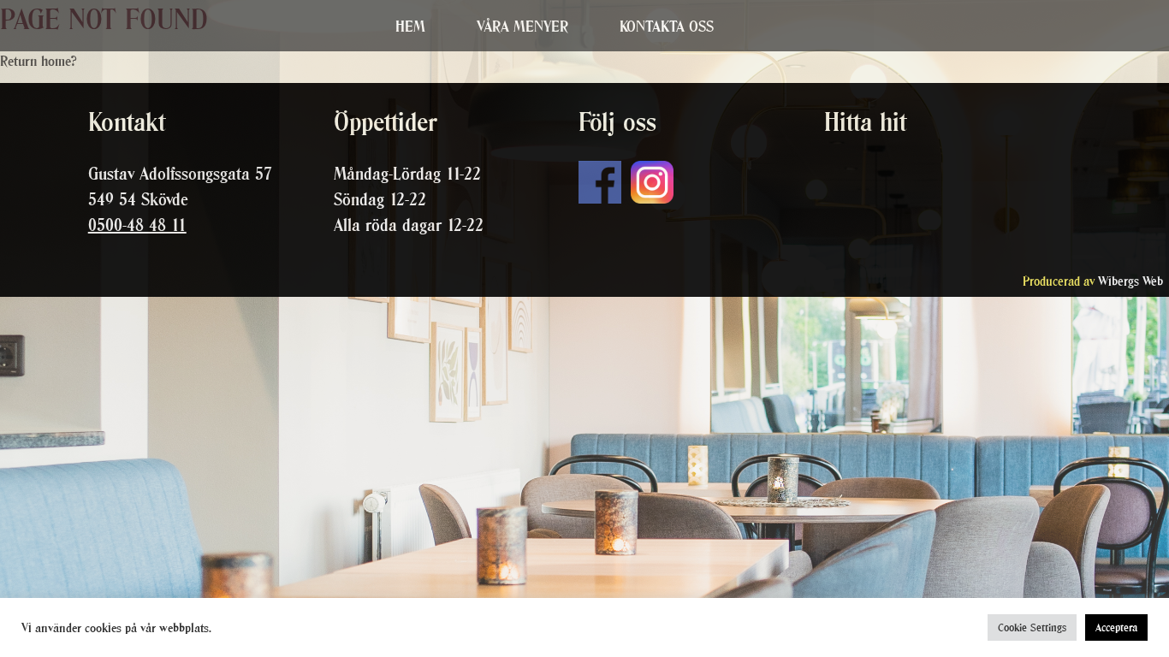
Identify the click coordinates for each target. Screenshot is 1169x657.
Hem (410, 26)
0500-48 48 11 (137, 225)
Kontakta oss (667, 26)
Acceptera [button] (1116, 627)
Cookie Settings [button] (1032, 627)
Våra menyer (522, 26)
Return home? (38, 60)
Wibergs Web (1130, 281)
